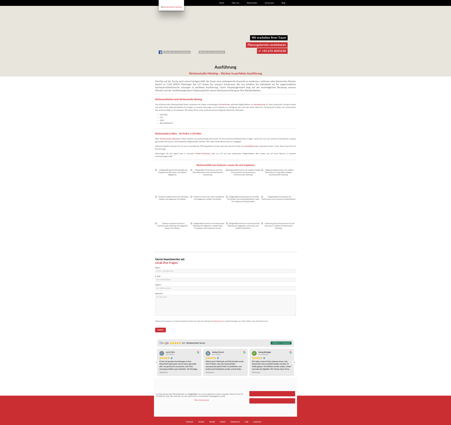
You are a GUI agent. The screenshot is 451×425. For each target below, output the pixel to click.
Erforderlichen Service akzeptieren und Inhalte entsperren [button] (272, 401)
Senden (160, 330)
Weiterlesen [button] (163, 372)
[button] (294, 362)
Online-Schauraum (202, 154)
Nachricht (159, 294)
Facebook (189, 422)
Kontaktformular (251, 146)
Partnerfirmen (224, 104)
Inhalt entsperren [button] (272, 393)
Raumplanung (259, 104)
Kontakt (212, 422)
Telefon (158, 285)
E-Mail (158, 276)
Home (221, 3)
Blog (283, 3)
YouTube (201, 422)
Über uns (235, 3)
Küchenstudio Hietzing (169, 139)
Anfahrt (223, 422)
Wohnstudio (252, 3)
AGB (246, 422)
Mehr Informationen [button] (201, 400)
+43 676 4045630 (274, 51)
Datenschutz (218, 321)
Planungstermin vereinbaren (267, 45)
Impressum (257, 422)
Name (158, 268)
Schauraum (269, 3)
